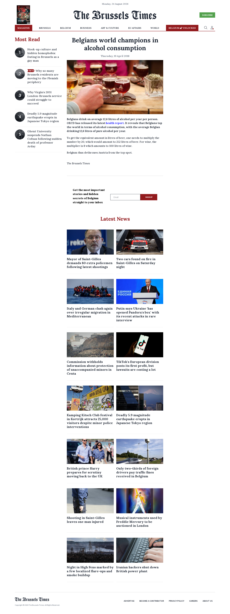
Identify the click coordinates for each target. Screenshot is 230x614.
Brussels (45, 28)
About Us (208, 600)
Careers (193, 600)
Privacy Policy (176, 600)
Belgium (65, 28)
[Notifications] (212, 28)
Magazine (23, 28)
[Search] (206, 28)
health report (115, 123)
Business (86, 28)
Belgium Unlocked (182, 28)
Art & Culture (110, 28)
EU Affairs (134, 28)
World (155, 28)
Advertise (129, 600)
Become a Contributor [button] (151, 600)
